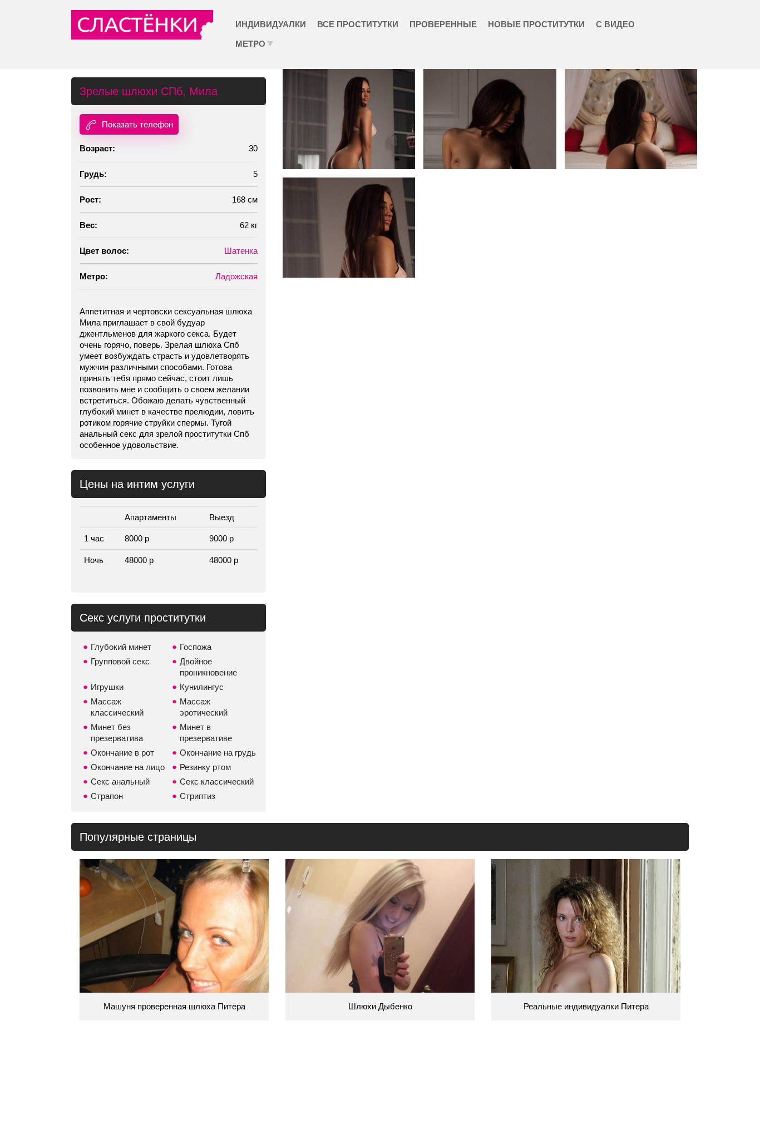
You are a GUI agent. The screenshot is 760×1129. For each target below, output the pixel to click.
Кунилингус (202, 687)
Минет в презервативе (206, 732)
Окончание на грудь (218, 752)
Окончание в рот (122, 752)
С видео (615, 24)
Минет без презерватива (117, 732)
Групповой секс (120, 661)
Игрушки (107, 687)
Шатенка (241, 250)
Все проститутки (357, 24)
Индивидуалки (270, 24)
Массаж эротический (204, 707)
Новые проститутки (536, 24)
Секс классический (217, 781)
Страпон (107, 796)
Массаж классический (117, 707)
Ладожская (236, 276)
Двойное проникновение (208, 667)
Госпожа (195, 647)
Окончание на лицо (128, 767)
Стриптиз (197, 796)
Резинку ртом (205, 767)
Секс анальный (120, 781)
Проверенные (443, 24)
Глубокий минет (121, 647)
